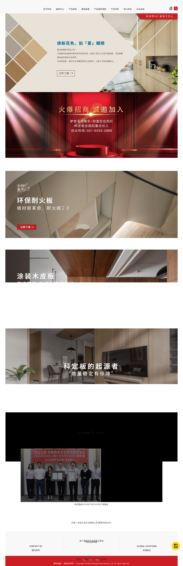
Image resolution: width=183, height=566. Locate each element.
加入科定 (128, 9)
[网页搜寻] (176, 8)
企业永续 (140, 9)
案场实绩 (85, 9)
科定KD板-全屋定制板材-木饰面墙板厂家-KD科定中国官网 (20, 7)
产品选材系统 (100, 9)
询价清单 (171, 8)
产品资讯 (73, 9)
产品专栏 (115, 9)
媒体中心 (60, 9)
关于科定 (47, 9)
